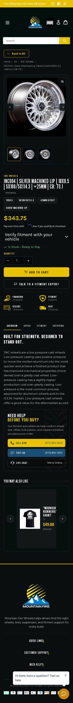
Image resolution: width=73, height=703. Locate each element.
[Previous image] (10, 107)
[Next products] (62, 519)
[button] (49, 22)
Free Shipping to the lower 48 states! (25, 3)
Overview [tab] (12, 325)
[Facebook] (58, 3)
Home (7, 61)
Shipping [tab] (58, 325)
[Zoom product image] (62, 81)
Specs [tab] (27, 325)
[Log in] (58, 22)
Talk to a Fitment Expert (39, 284)
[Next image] (63, 107)
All (15, 61)
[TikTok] (64, 3)
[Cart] (66, 22)
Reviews (11, 192)
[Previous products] (10, 519)
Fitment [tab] (42, 325)
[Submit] (64, 40)
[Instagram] (52, 3)
